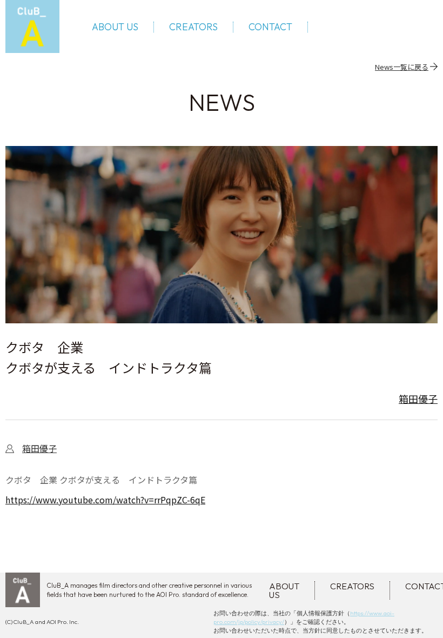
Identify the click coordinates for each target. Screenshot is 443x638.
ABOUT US (115, 27)
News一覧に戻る (401, 66)
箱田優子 (418, 398)
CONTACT (270, 27)
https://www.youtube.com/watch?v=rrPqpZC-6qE (105, 499)
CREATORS (193, 27)
